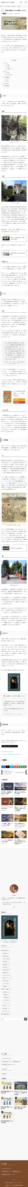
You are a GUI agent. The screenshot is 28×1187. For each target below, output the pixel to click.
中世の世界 (6, 950)
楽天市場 (16, 402)
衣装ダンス (9, 68)
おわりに (7, 83)
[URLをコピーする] (25, 767)
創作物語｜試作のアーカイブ (8, 1064)
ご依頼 (6, 1182)
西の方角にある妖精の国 (16, 548)
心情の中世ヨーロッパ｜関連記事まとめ (11, 1061)
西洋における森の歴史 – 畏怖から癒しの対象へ (18, 238)
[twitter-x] (14, 907)
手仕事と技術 (6, 969)
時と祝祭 (6, 967)
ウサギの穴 (9, 75)
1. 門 (6, 63)
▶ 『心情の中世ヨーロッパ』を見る (12, 714)
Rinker (18, 396)
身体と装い (6, 964)
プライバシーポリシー (18, 1182)
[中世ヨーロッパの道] (7, 2)
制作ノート (6, 1005)
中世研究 (6, 953)
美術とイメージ (7, 978)
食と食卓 (6, 961)
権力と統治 (6, 980)
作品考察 (7, 997)
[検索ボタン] (21, 2)
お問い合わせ (11, 1182)
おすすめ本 (7, 1000)
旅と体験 (6, 1008)
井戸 (8, 73)
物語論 (4, 13)
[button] (3, 767)
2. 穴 (6, 71)
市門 (8, 67)
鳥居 (8, 65)
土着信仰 (6, 986)
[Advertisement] (14, 866)
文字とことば (6, 975)
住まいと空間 (6, 958)
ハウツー (6, 1003)
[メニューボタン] (25, 2)
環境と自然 (6, 956)
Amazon (16, 399)
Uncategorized (7, 1014)
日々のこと (6, 1011)
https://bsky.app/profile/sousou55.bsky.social (11, 754)
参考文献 (7, 86)
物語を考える (7, 992)
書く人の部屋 (7, 989)
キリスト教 (6, 983)
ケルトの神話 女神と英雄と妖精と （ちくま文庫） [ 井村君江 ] (19, 393)
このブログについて (6, 1058)
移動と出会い (6, 972)
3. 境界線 (7, 77)
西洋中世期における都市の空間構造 (18, 253)
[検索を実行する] (25, 1019)
